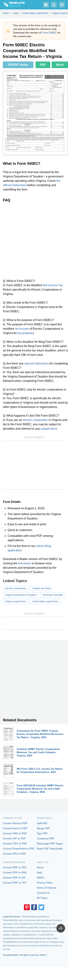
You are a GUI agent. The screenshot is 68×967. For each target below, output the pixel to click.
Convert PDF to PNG (15, 872)
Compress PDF (45, 838)
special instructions (36, 363)
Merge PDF (43, 828)
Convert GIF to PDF (14, 838)
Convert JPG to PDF (14, 853)
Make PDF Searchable (50, 848)
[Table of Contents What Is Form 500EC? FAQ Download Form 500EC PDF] (46, 4)
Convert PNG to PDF (15, 833)
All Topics (42, 897)
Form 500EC (49, 32)
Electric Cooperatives (15, 588)
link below (24, 563)
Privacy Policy (45, 882)
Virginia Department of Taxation (20, 595)
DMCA (40, 877)
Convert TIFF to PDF (15, 843)
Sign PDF (42, 833)
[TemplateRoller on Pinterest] (27, 907)
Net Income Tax (53, 285)
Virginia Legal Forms (15, 601)
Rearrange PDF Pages (50, 843)
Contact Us (43, 892)
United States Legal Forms (45, 601)
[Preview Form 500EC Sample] (35, 113)
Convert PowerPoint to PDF (18, 848)
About (40, 867)
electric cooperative (35, 419)
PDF (43, 64)
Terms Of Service (47, 887)
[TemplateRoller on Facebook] (34, 907)
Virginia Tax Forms (41, 588)
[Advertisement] (34, 240)
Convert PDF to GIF (14, 877)
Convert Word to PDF (15, 823)
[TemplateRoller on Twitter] (41, 907)
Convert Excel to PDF (15, 828)
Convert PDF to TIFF (15, 882)
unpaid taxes (49, 428)
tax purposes (26, 333)
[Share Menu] (60, 928)
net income (22, 328)
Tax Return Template (52, 595)
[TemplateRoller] (12, 5)
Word (60, 64)
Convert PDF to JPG (14, 867)
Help (39, 872)
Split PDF (42, 823)
